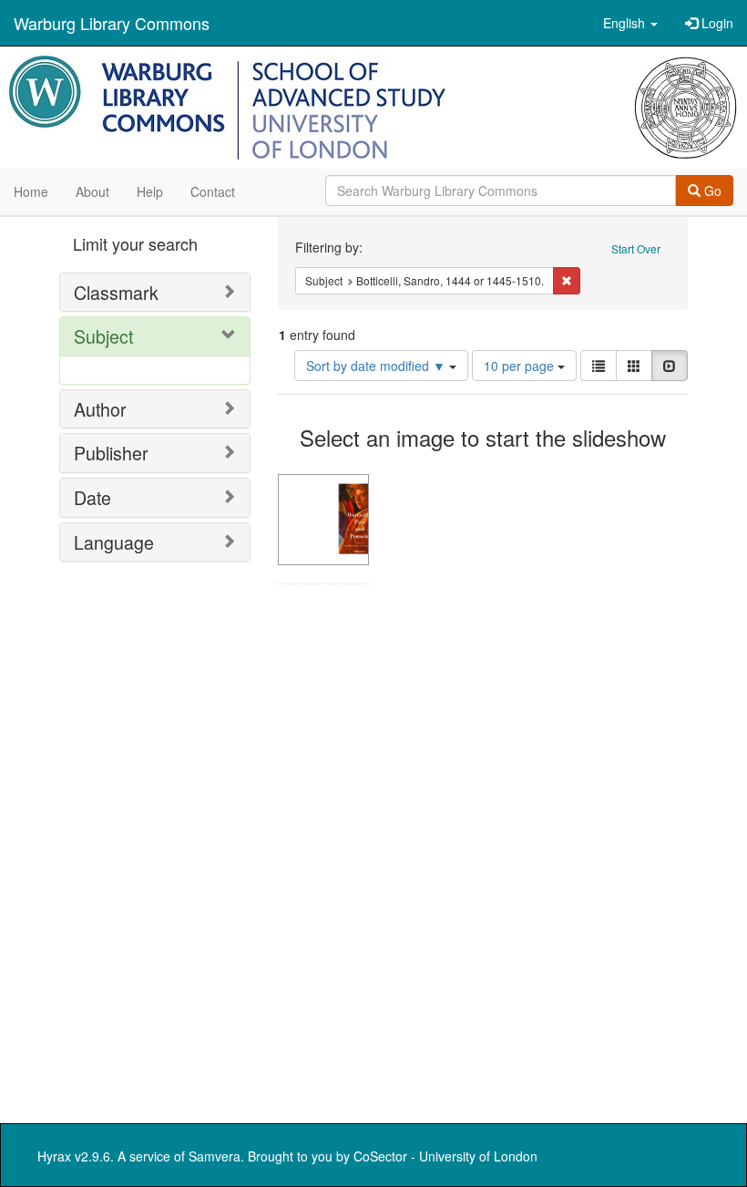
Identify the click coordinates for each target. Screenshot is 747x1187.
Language (114, 542)
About (92, 191)
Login (715, 23)
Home (31, 191)
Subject (103, 336)
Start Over (635, 248)
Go (711, 190)
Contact (212, 191)
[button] (630, 23)
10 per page (521, 365)
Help (150, 191)
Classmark (116, 292)
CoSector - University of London (445, 1156)
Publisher (111, 452)
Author (100, 409)
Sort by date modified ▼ (377, 365)
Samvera (214, 1156)
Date (92, 497)
